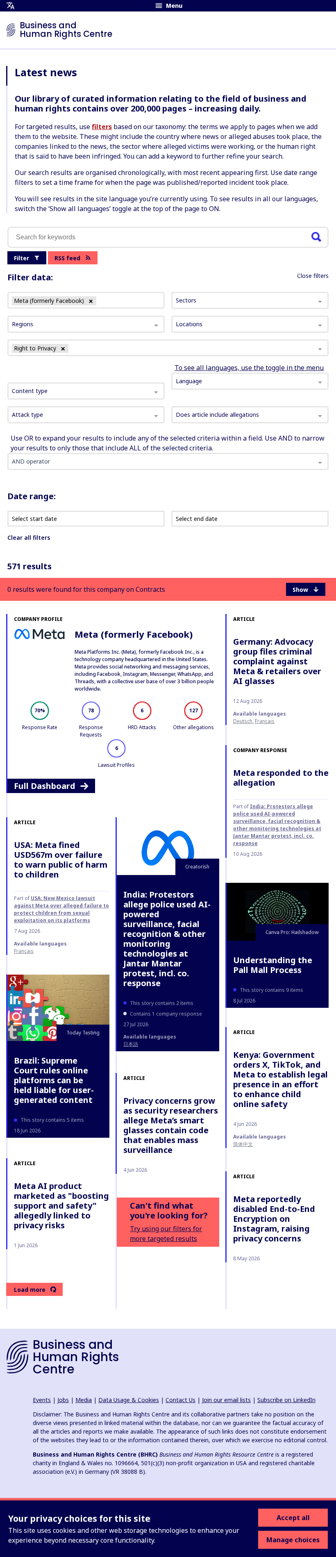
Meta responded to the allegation (281, 777)
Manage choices (293, 1539)
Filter (21, 258)
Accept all (293, 1517)
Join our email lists (226, 1400)
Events (42, 1400)
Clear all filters (28, 537)
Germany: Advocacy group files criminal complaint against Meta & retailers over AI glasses (277, 661)
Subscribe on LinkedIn (286, 1400)
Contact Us (180, 1400)
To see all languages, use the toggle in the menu (249, 367)
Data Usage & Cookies (128, 1400)
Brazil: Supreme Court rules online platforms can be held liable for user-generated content (54, 1080)
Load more (29, 1289)
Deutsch (242, 721)
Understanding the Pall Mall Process (272, 965)
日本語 (130, 1044)
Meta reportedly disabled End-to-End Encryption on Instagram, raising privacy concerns (274, 1218)
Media (83, 1400)
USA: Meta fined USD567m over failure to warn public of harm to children (60, 859)
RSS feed (67, 258)
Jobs (63, 1400)
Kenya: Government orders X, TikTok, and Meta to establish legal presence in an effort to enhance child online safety (280, 1079)
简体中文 (243, 1144)
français (265, 721)
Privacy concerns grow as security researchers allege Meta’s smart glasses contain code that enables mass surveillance (170, 1125)
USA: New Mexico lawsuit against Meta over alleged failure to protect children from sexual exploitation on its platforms (61, 909)
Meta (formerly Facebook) (134, 634)
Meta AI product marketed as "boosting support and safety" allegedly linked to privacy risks (61, 1205)
